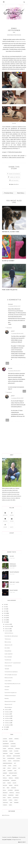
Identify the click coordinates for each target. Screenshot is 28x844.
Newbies (7, 698)
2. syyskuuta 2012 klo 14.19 (14, 306)
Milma (10, 368)
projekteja (5, 792)
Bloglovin (5, 521)
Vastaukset (9, 327)
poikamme (17, 790)
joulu (4, 758)
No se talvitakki (8, 656)
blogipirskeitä (6, 743)
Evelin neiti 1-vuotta (14, 582)
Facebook (12, 515)
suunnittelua (16, 797)
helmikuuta (7, 722)
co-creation (13, 743)
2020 (5, 604)
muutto (14, 782)
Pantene (7, 689)
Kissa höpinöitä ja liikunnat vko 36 (12, 683)
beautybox (5, 741)
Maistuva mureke (9, 677)
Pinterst (5, 527)
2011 (5, 727)
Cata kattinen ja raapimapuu (11, 671)
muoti (4, 782)
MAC (4, 775)
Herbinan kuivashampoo (10, 695)
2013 (5, 619)
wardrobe (16, 802)
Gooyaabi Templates (7, 839)
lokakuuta (7, 628)
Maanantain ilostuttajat (10, 701)
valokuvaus (5, 802)
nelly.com (5, 785)
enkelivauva (10, 748)
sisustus (9, 797)
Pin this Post (14, 180)
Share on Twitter (15, 177)
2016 (5, 613)
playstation (10, 790)
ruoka (4, 797)
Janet (13, 331)
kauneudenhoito (10, 758)
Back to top (21, 842)
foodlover (17, 748)
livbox (4, 770)
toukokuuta (7, 716)
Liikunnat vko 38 (8, 645)
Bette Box (11, 741)
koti (15, 763)
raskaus (4, 795)
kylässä (4, 765)
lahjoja (15, 765)
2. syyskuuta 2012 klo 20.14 (14, 370)
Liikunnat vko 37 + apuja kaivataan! (13, 662)
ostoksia (10, 785)
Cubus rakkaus (8, 680)
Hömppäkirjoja (8, 650)
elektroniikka (6, 746)
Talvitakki (7, 668)
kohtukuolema (16, 760)
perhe (8, 787)
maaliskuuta (7, 720)
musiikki (9, 782)
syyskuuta (7, 630)
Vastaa (24, 326)
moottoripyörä (6, 780)
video (11, 802)
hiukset (11, 753)
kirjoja (9, 760)
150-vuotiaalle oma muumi (11, 674)
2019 (5, 606)
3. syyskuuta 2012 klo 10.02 (17, 333)
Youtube (12, 521)
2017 (5, 611)
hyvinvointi (17, 753)
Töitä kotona (8, 639)
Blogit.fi (11, 527)
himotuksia (5, 753)
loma (15, 770)
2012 (5, 622)
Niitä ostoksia (8, 642)
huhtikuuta (7, 718)
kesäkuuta (7, 714)
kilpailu (4, 760)
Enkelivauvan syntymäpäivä (13, 565)
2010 (5, 729)
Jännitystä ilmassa (9, 633)
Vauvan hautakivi (14, 590)
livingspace (10, 770)
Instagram (5, 515)
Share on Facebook (14, 173)
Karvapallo (7, 686)
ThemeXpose (15, 837)
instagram (9, 755)
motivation (13, 780)
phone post (13, 787)
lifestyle (14, 768)
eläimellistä (16, 184)
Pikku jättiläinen (8, 707)
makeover (14, 775)
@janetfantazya (5, 815)
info (4, 755)
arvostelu (16, 738)
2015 (5, 615)
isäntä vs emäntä (16, 755)
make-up (8, 775)
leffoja (9, 768)
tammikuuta (7, 725)
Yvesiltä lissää (8, 659)
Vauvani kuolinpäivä (14, 572)
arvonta (10, 738)
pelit (4, 787)
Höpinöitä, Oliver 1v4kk (10, 231)
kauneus (18, 758)
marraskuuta (8, 626)
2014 (5, 617)
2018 (5, 608)
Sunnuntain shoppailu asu (11, 692)
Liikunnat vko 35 (8, 704)
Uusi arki (12, 556)
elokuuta (7, 709)
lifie (19, 768)
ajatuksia (5, 738)
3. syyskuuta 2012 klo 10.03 (17, 398)
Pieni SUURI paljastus (9, 289)
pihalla (4, 790)
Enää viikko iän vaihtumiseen (11, 636)
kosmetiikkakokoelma (7, 763)
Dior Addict (7, 648)
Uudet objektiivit (8, 653)
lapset (4, 768)
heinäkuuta (7, 711)
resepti (17, 795)
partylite (16, 785)
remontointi (11, 795)
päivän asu (11, 792)
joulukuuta (7, 624)
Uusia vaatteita (8, 665)
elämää (4, 748)
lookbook (5, 773)
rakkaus (17, 792)
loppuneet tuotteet (13, 773)
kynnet (9, 765)
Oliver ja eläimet (8, 260)
